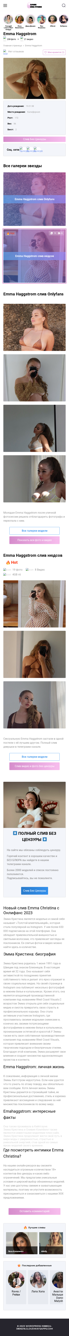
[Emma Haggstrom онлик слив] (34, 654)
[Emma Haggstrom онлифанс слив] (34, 704)
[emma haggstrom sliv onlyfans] (34, 377)
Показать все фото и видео (34, 540)
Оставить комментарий (34, 1211)
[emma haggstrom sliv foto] (34, 327)
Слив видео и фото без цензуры (34, 766)
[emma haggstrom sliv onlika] (34, 428)
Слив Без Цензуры (34, 139)
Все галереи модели (34, 530)
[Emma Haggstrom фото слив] (34, 603)
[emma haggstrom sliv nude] (34, 478)
